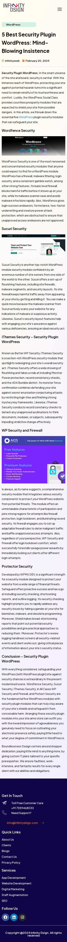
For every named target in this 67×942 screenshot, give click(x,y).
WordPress (13, 24)
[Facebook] (5, 917)
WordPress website (51, 499)
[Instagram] (22, 917)
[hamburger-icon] (60, 10)
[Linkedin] (14, 917)
